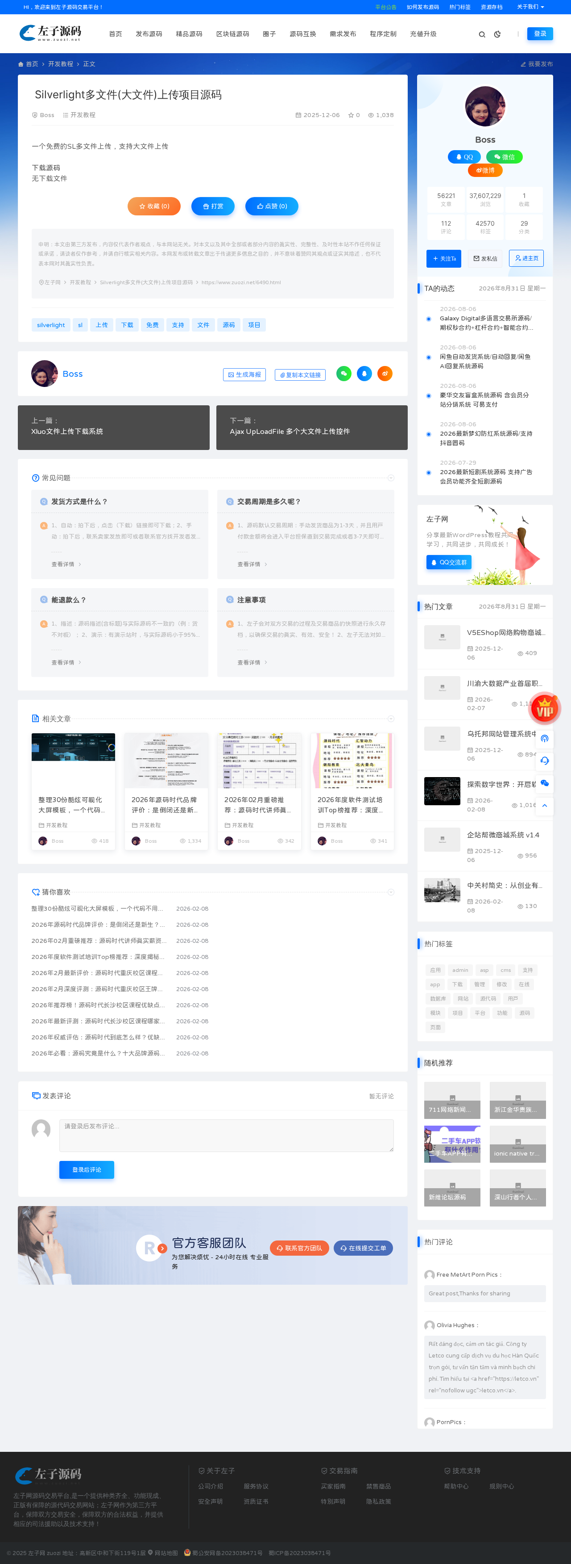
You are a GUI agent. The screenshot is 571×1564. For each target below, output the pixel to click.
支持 (126, 146)
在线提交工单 (367, 1248)
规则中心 (501, 1486)
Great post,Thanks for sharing (469, 1293)
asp (484, 970)
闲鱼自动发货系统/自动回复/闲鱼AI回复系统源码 (485, 361)
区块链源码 (232, 33)
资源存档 (491, 7)
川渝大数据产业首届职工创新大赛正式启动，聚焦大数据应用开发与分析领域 (506, 683)
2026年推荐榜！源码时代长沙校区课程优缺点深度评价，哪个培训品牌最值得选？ (99, 1005)
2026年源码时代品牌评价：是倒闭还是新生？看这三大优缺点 (164, 805)
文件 (90, 146)
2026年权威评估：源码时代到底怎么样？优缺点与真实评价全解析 (99, 1037)
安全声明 (210, 1501)
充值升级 (423, 33)
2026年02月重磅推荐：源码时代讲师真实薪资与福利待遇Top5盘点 (259, 805)
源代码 (488, 998)
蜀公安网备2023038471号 (227, 1553)
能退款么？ (69, 599)
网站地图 (165, 1553)
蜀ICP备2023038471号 (300, 1553)
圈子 (269, 33)
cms (506, 970)
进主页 (530, 258)
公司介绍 (210, 1486)
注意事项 (251, 599)
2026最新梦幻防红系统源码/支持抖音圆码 (486, 438)
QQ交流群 (454, 562)
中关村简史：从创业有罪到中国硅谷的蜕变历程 (506, 885)
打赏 (216, 206)
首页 (115, 33)
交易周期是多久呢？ (269, 501)
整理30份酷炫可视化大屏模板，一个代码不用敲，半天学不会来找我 (73, 805)
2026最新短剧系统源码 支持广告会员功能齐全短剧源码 (486, 476)
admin (460, 970)
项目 (254, 325)
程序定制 (383, 33)
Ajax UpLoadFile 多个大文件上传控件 (290, 431)
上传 (104, 146)
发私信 (489, 259)
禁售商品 (378, 1486)
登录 (540, 33)
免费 (53, 146)
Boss (47, 115)
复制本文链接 (303, 375)
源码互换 (303, 33)
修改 (502, 984)
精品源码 (189, 33)
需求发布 (343, 33)
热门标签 (459, 7)
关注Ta (448, 259)
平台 (480, 1013)
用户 (513, 998)
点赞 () (275, 206)
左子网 (53, 282)
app (435, 984)
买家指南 (333, 1486)
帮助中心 (456, 1486)
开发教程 (60, 64)
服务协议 (256, 1486)
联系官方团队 (304, 1248)
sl (80, 325)
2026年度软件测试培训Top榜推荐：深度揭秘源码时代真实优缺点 (352, 805)
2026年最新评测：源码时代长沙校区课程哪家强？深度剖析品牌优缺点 (99, 1021)
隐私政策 (378, 1501)
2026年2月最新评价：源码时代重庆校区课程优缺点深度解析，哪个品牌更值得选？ (99, 973)
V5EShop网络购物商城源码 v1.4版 (506, 632)
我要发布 (539, 64)
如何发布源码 (422, 7)
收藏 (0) (157, 206)
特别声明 (333, 1501)
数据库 (438, 998)
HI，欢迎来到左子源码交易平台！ (63, 7)
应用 (435, 970)
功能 (502, 1013)
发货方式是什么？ (79, 501)
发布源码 (149, 33)
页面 (435, 1027)
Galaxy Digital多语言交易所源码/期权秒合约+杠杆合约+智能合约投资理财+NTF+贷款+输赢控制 (487, 323)
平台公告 (385, 7)
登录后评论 (86, 1170)
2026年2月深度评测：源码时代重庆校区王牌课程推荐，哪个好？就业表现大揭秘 (99, 989)
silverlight (51, 325)
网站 (463, 998)
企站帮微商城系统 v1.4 (503, 834)
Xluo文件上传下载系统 (67, 431)
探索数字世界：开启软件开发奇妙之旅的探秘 (506, 784)
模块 (435, 1013)
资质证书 (256, 1501)
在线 (524, 984)
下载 (39, 167)
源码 (53, 167)
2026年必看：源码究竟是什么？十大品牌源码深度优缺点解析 (99, 1053)
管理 (479, 984)
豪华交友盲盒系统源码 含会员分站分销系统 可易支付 (484, 400)
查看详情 (62, 564)
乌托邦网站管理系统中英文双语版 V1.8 (506, 733)
